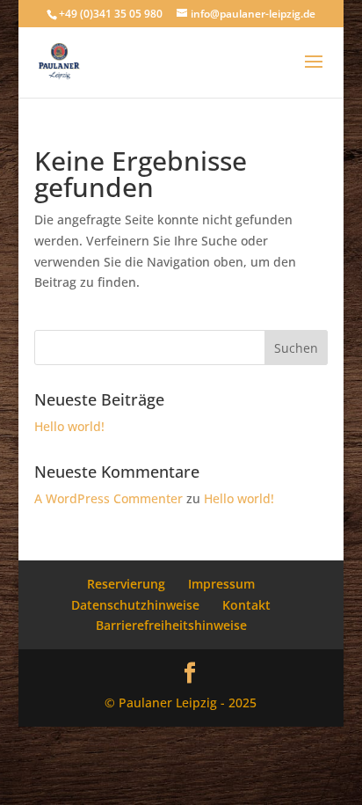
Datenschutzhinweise (135, 604)
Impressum (221, 583)
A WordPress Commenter (108, 498)
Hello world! (69, 426)
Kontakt (246, 604)
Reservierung (126, 583)
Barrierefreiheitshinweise (171, 625)
